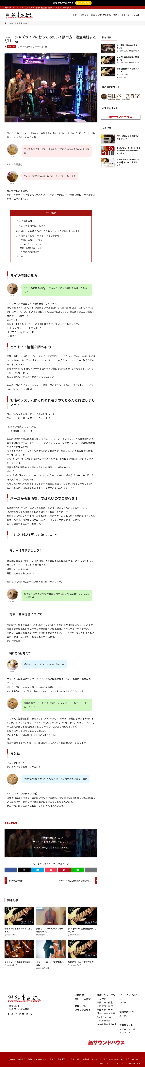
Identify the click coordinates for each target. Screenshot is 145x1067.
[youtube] (23, 1013)
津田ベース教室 (105, 1002)
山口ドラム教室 (105, 1006)
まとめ (19, 256)
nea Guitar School (106, 1024)
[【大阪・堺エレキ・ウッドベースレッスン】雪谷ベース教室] (19, 15)
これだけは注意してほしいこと (32, 240)
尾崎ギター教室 (105, 1009)
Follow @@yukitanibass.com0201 (51, 847)
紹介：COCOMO (132, 1059)
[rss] (30, 1013)
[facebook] (8, 1013)
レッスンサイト (83, 3)
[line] (19, 1013)
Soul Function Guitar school (104, 1018)
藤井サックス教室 (106, 1013)
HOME (12, 1059)
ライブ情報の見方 (25, 221)
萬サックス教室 (83, 1009)
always (122, 1002)
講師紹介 (21, 1059)
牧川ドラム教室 (83, 999)
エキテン (123, 1015)
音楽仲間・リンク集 (66, 1059)
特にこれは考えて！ (32, 251)
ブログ (52, 1059)
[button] (11, 870)
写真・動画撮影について (30, 248)
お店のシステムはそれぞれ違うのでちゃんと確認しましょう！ (48, 230)
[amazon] (27, 1013)
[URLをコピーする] (91, 870)
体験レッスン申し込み (37, 1059)
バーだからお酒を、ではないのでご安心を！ (38, 235)
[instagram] (16, 1013)
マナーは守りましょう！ (30, 244)
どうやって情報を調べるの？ (30, 226)
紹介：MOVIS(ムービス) (113, 1059)
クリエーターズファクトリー (128, 1030)
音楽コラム (12, 46)
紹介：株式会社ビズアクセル (89, 1059)
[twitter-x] (12, 1013)
